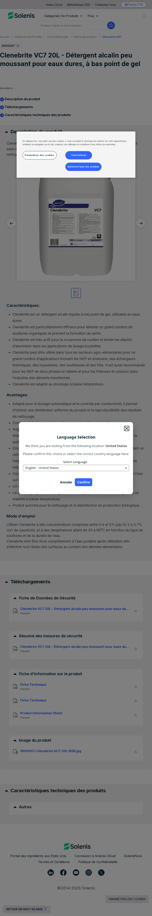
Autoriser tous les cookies (83, 166)
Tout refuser (78, 155)
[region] (76, 154)
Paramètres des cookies (39, 155)
